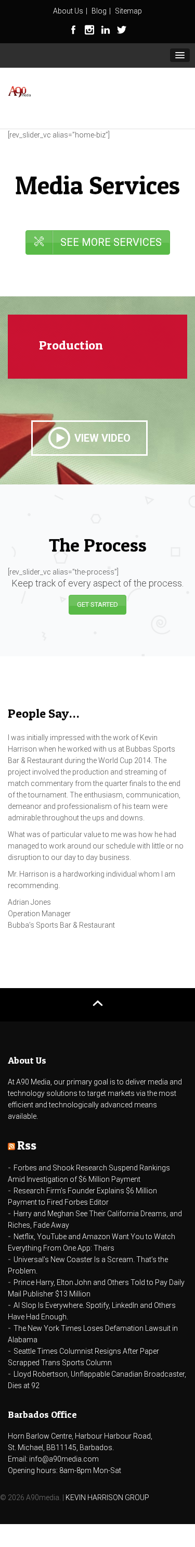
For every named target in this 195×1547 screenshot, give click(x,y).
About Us (68, 11)
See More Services (111, 242)
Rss (26, 1145)
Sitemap (128, 11)
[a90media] (19, 92)
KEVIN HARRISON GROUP (107, 1497)
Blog (99, 11)
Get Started (97, 604)
